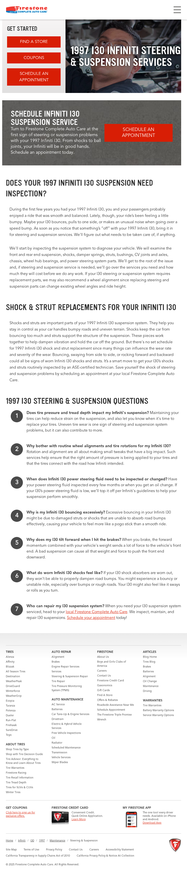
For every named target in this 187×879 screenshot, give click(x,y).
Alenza (10, 657)
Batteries (57, 709)
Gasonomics (104, 685)
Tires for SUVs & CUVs (19, 787)
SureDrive (12, 730)
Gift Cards (103, 690)
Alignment (58, 657)
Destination (13, 676)
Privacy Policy (54, 850)
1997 (42, 840)
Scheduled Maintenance (66, 748)
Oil (53, 738)
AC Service (58, 704)
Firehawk (11, 725)
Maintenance (151, 686)
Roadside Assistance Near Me (115, 705)
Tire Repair (58, 681)
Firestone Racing (16, 773)
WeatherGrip (14, 696)
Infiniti (22, 840)
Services (56, 671)
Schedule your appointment (91, 618)
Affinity (10, 662)
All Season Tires (15, 671)
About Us (103, 657)
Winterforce (13, 691)
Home (9, 840)
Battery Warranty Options (158, 710)
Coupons (34, 58)
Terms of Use (31, 850)
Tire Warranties (15, 768)
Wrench (101, 719)
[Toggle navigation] (177, 9)
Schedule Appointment (111, 710)
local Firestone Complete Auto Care (96, 612)
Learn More (79, 819)
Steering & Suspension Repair (70, 676)
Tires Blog (149, 662)
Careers (102, 671)
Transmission (59, 752)
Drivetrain (58, 719)
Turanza (10, 706)
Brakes (56, 662)
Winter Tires (13, 792)
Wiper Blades (60, 762)
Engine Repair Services (65, 667)
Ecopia (10, 701)
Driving (147, 691)
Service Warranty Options (158, 715)
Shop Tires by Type (17, 749)
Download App (152, 823)
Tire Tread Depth (16, 782)
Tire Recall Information (19, 778)
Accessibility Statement (120, 850)
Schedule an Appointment (34, 77)
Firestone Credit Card (110, 680)
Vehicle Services (61, 757)
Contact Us (104, 676)
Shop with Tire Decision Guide (24, 754)
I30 (32, 840)
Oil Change (150, 681)
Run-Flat (11, 720)
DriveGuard (13, 686)
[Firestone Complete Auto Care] (26, 9)
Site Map (11, 850)
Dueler (10, 715)
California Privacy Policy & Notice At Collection (105, 856)
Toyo (9, 735)
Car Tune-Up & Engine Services (70, 714)
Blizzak (10, 667)
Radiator (57, 743)
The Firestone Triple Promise (114, 715)
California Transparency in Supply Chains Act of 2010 (38, 856)
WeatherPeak (14, 681)
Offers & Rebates (107, 700)
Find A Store (34, 42)
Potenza (11, 710)
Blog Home (150, 657)
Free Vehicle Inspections (66, 733)
